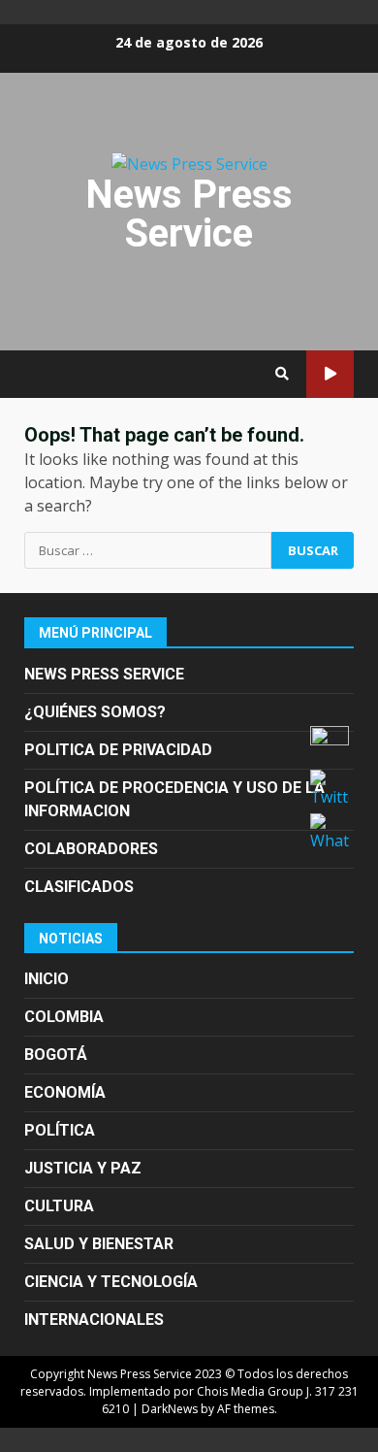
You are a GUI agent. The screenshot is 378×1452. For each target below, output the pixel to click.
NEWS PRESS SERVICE (104, 674)
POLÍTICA (59, 1130)
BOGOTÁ (55, 1054)
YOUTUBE (330, 374)
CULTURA (59, 1206)
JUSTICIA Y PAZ (83, 1168)
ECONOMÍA (65, 1092)
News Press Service (189, 214)
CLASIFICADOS (79, 886)
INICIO (46, 979)
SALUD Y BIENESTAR (98, 1244)
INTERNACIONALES (94, 1319)
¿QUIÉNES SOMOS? (95, 712)
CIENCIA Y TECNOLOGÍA (111, 1281)
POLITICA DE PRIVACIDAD (118, 750)
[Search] (282, 373)
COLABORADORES (91, 849)
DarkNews (170, 1409)
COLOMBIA (64, 1016)
